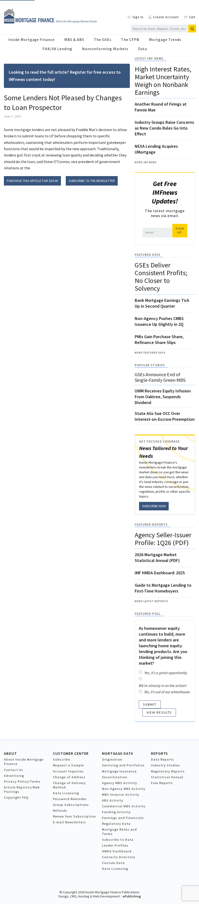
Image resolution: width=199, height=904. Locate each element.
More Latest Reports (151, 601)
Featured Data (147, 255)
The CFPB (130, 39)
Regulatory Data (116, 823)
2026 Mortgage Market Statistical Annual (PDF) (157, 557)
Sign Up (179, 230)
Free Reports (162, 783)
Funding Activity (116, 812)
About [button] (10, 753)
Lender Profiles (115, 845)
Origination (112, 759)
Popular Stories (150, 365)
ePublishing (132, 896)
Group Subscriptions (71, 805)
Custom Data (113, 863)
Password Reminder (70, 799)
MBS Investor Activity (120, 794)
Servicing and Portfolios (123, 765)
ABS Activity (112, 800)
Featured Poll (147, 614)
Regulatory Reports (168, 771)
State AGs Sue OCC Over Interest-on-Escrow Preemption (165, 416)
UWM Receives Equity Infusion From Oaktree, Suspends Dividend (163, 396)
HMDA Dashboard (117, 851)
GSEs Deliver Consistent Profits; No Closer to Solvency (161, 277)
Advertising (14, 775)
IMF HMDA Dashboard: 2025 (160, 573)
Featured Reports (151, 524)
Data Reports (162, 759)
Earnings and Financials (123, 818)
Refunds (60, 810)
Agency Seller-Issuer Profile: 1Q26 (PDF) (163, 538)
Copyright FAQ (16, 797)
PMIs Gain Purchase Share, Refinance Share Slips (159, 339)
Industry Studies (165, 765)
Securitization (114, 777)
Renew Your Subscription (74, 816)
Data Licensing (66, 793)
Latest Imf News (149, 58)
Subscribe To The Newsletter (92, 181)
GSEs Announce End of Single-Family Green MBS (160, 377)
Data (142, 48)
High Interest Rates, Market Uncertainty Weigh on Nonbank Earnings (163, 81)
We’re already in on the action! (163, 685)
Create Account (166, 17)
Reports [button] (159, 753)
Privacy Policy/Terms (22, 781)
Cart (192, 17)
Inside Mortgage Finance (31, 39)
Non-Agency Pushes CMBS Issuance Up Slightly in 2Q (159, 321)
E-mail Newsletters (69, 822)
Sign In (138, 17)
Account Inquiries (68, 771)
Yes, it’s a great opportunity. (166, 672)
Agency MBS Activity (119, 783)
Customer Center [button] (71, 753)
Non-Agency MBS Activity (123, 789)
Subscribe (61, 759)
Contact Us (13, 770)
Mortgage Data (117, 753)
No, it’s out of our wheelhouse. (167, 691)
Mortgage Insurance (119, 771)
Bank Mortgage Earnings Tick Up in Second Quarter (162, 303)
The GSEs (102, 39)
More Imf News (146, 162)
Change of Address (69, 777)
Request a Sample (68, 765)
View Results (159, 712)
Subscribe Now (154, 506)
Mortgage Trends (165, 39)
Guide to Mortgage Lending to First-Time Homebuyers (163, 588)
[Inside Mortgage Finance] (50, 22)
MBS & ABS (74, 39)
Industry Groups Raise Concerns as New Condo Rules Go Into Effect (164, 128)
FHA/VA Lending (57, 48)
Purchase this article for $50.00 (32, 181)
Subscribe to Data (117, 839)
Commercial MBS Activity (123, 806)
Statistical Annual (167, 777)
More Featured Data (150, 352)
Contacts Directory (118, 857)
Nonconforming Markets (105, 48)
